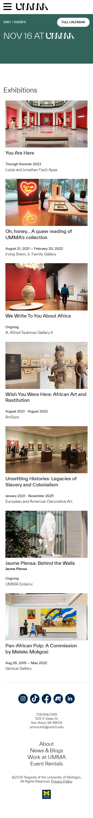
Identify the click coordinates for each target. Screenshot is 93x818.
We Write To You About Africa (38, 315)
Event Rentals (46, 763)
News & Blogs (46, 750)
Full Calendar (73, 22)
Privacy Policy (61, 781)
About (46, 744)
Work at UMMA (47, 757)
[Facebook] (46, 698)
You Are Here (19, 152)
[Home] (32, 7)
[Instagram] (23, 698)
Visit (7, 22)
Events (20, 22)
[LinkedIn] (70, 698)
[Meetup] (58, 698)
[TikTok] (35, 698)
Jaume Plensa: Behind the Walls (40, 563)
